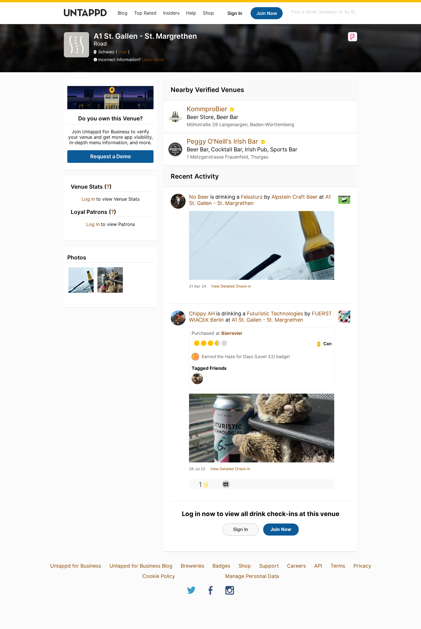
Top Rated (145, 13)
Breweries (192, 566)
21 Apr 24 (197, 286)
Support (269, 566)
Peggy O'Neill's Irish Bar (223, 141)
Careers (296, 566)
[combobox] (323, 12)
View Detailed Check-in (231, 286)
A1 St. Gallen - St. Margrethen (267, 320)
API (318, 566)
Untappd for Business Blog (140, 566)
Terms (337, 566)
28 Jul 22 (197, 469)
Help (191, 13)
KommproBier (208, 109)
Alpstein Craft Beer (295, 197)
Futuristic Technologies (275, 313)
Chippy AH (202, 313)
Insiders (171, 13)
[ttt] (226, 484)
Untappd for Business (75, 566)
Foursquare (352, 36)
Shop (208, 13)
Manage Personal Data (252, 576)
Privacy (362, 566)
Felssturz (252, 197)
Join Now (266, 13)
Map (122, 51)
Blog (122, 13)
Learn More (153, 59)
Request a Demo (110, 156)
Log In (88, 199)
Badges (221, 566)
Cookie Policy (158, 576)
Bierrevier (231, 333)
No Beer (199, 197)
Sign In (234, 13)
